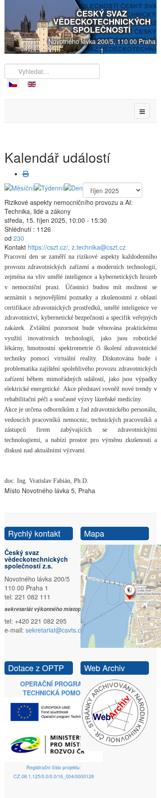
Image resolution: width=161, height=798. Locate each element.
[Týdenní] (49, 186)
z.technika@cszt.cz (99, 247)
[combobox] (52, 71)
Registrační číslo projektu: (53, 767)
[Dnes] (73, 186)
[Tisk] (25, 173)
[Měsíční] (19, 186)
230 (18, 238)
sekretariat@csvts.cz (54, 629)
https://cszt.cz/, (49, 247)
